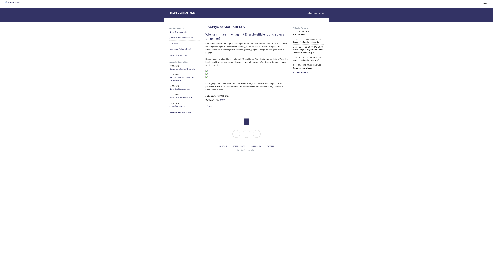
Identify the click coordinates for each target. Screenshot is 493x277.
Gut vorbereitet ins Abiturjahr (182, 69)
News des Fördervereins (179, 89)
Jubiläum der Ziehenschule (181, 37)
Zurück (210, 106)
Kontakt (223, 146)
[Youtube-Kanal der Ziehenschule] (257, 134)
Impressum (256, 146)
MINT (222, 100)
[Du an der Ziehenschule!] (236, 134)
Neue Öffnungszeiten (178, 32)
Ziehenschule (312, 13)
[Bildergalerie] (246, 134)
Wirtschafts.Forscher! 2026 (180, 97)
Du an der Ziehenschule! (180, 49)
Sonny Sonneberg (177, 106)
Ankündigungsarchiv (178, 55)
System (270, 146)
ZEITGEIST (173, 43)
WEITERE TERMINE (301, 72)
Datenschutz (239, 146)
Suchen (468, 4)
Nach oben (246, 121)
